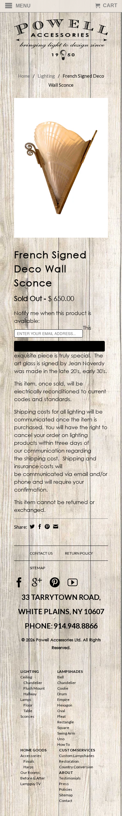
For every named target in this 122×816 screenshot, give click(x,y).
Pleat (61, 716)
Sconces (27, 716)
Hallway (30, 694)
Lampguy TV (30, 783)
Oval (61, 710)
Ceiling (26, 677)
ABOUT (66, 772)
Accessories (30, 755)
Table (27, 710)
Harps (28, 767)
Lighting (46, 76)
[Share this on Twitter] (31, 526)
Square (63, 727)
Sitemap (66, 795)
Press (64, 783)
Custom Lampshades (76, 755)
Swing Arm (66, 733)
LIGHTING (29, 671)
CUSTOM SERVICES (77, 750)
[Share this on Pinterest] (46, 526)
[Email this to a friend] (55, 526)
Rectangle (65, 722)
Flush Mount (34, 688)
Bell (60, 677)
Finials (28, 761)
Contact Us (41, 553)
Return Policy (79, 553)
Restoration (69, 761)
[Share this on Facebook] (39, 526)
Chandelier (32, 682)
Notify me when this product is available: (52, 317)
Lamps (25, 699)
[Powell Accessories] (61, 38)
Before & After (32, 778)
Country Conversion (76, 767)
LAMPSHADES (70, 671)
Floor (28, 705)
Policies (65, 789)
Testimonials (70, 778)
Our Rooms (30, 772)
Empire (63, 699)
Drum (62, 694)
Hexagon (64, 705)
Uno (60, 738)
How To (63, 744)
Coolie (62, 688)
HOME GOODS (33, 750)
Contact (65, 800)
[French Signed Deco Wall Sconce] (61, 168)
